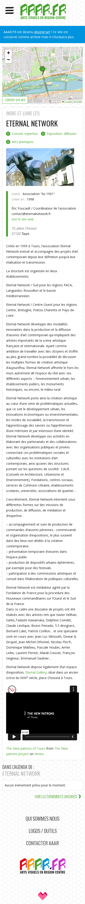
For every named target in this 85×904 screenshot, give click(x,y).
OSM (79, 102)
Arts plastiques (23, 142)
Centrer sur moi (15, 99)
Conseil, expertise (25, 133)
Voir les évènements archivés (56, 796)
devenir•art (42, 32)
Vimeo (39, 754)
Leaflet (68, 102)
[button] (42, 70)
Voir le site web (23, 219)
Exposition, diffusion (61, 133)
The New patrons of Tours (25, 748)
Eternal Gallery (35, 672)
